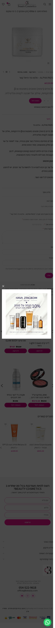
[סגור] (3, 286)
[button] (47, 622)
